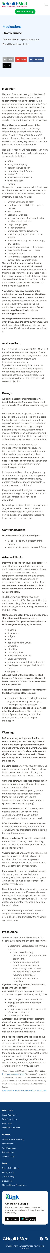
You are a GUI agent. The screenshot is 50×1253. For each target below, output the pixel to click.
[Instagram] (46, 1239)
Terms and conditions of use (13, 1074)
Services (6, 1134)
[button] (46, 4)
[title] (12, 1219)
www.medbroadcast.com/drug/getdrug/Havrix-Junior (24, 1090)
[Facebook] (41, 1239)
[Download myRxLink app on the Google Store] (28, 1219)
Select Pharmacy (25, 11)
